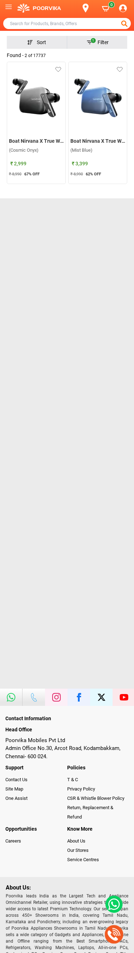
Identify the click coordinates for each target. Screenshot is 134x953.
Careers (13, 841)
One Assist (16, 798)
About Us (76, 841)
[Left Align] (125, 23)
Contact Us (16, 779)
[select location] (89, 8)
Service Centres (83, 859)
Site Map (14, 789)
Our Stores (78, 850)
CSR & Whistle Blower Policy (95, 798)
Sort (41, 42)
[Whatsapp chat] (112, 904)
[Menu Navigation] (8, 8)
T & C (72, 779)
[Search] (74, 8)
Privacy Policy (81, 789)
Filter (100, 42)
